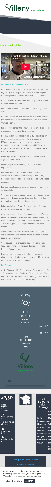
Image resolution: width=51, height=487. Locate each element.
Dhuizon (40, 430)
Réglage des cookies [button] (13, 481)
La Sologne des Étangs (43, 403)
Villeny (40, 443)
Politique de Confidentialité (25, 459)
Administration (7, 438)
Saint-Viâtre (42, 439)
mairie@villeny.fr (7, 416)
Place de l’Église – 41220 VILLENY (5, 408)
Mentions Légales (25, 464)
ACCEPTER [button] (29, 481)
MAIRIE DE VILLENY (7, 398)
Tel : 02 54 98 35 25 (7, 423)
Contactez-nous (6, 430)
